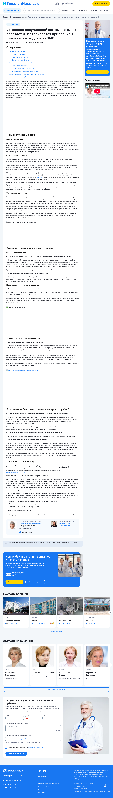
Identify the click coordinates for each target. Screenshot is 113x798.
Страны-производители (19, 65)
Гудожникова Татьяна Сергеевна (30, 524)
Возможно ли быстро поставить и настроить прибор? (27, 74)
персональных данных (35, 747)
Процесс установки (18, 54)
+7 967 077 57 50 (10, 784)
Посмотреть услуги (35, 582)
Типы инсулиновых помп (17, 51)
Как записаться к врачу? (17, 77)
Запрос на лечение (101, 3)
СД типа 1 (40, 177)
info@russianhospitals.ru (13, 781)
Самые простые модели (20, 57)
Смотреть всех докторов (56, 689)
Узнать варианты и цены (97, 72)
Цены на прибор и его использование (24, 68)
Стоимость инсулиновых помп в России (22, 63)
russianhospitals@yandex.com (16, 472)
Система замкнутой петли (20, 60)
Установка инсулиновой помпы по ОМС (25, 71)
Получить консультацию (16, 754)
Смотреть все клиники (56, 631)
